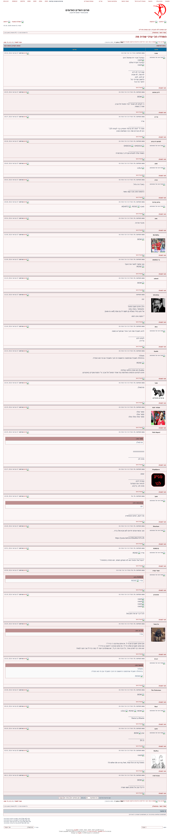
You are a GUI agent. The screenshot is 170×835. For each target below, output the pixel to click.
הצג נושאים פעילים (145, 29)
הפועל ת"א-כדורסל (140, 1)
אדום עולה (159, 1)
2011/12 (5, 1)
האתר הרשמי (125, 1)
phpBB (76, 830)
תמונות (167, 1)
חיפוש (6, 21)
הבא (5, 42)
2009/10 (14, 1)
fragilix (80, 833)
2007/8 (22, 1)
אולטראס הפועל (112, 1)
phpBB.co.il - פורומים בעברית (96, 831)
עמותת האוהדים (88, 1)
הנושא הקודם (16, 45)
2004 (40, 1)
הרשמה (152, 21)
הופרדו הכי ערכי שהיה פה (151, 36)
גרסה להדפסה (160, 45)
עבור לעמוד (18, 42)
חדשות (150, 1)
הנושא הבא (7, 45)
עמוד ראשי (163, 32)
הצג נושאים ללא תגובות (159, 29)
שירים (100, 1)
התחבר (161, 21)
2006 (29, 1)
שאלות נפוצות (16, 21)
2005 (34, 1)
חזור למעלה (162, 88)
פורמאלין (155, 32)
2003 (46, 1)
